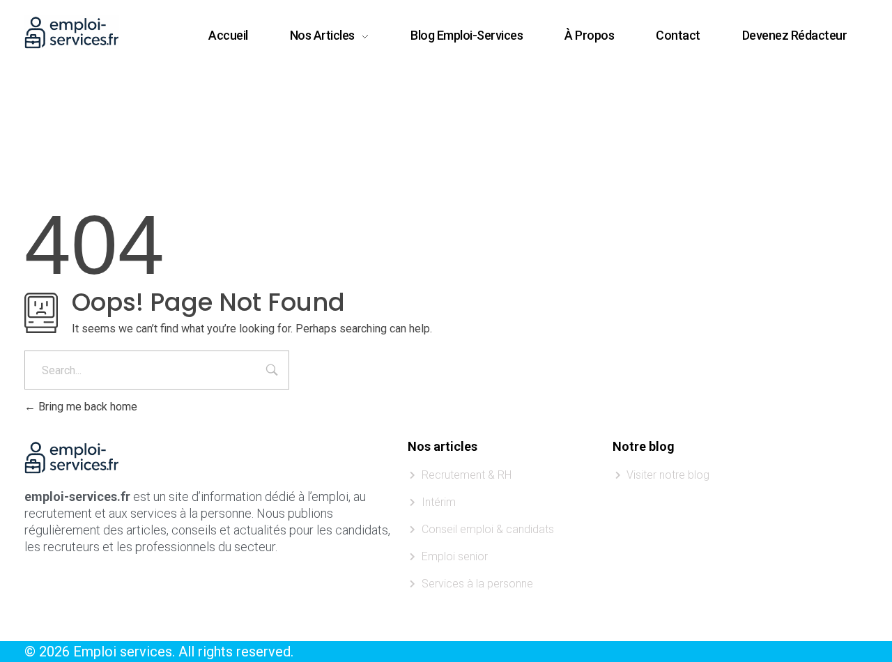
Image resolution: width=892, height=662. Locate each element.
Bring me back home (86, 406)
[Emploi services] (71, 32)
